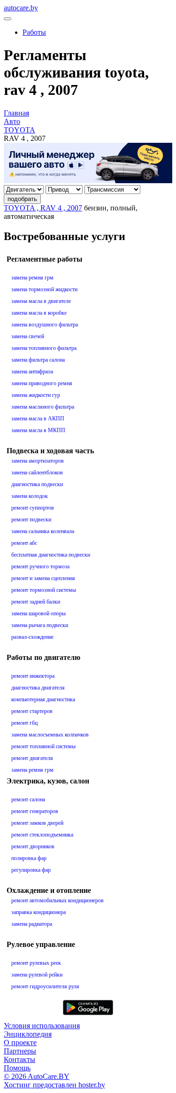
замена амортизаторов (37, 460)
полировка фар (28, 858)
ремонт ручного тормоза (40, 566)
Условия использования (42, 1026)
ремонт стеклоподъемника (42, 834)
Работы (34, 32)
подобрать (22, 198)
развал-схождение (32, 637)
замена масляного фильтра (42, 406)
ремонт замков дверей (37, 823)
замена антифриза (32, 371)
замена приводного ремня (41, 383)
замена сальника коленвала (42, 531)
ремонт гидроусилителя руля (45, 986)
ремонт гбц (24, 723)
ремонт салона (28, 799)
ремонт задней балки (35, 601)
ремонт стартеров (32, 711)
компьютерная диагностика (43, 699)
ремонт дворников (32, 846)
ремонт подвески (31, 519)
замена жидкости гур (35, 395)
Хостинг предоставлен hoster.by (54, 1085)
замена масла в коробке (39, 313)
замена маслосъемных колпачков (50, 734)
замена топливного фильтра (44, 348)
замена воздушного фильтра (44, 324)
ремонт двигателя (32, 758)
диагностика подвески (37, 484)
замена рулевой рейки (36, 974)
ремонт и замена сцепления (43, 578)
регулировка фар (31, 870)
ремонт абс (24, 543)
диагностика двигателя (38, 687)
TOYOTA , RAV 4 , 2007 (43, 208)
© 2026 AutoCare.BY (36, 1076)
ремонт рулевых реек (36, 963)
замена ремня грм (32, 277)
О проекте (20, 1042)
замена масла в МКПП (38, 430)
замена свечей (27, 336)
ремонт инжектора (32, 676)
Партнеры (20, 1051)
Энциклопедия (28, 1034)
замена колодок (29, 496)
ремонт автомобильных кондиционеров (57, 900)
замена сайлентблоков (37, 472)
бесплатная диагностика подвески (50, 554)
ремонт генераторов (34, 811)
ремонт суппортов (32, 507)
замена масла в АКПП (37, 418)
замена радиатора (31, 924)
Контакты (19, 1059)
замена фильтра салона (38, 360)
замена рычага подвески (39, 625)
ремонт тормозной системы (43, 590)
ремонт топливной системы (43, 746)
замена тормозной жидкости (44, 289)
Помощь (17, 1068)
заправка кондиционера (38, 912)
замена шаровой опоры (38, 613)
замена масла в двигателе (41, 301)
